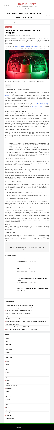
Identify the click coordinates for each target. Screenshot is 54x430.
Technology (9, 27)
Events (7, 377)
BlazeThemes (18, 427)
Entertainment (9, 375)
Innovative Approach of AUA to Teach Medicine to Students (19, 326)
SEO (7, 404)
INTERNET (18, 17)
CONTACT (8, 344)
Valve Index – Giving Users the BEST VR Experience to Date (32, 288)
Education (8, 372)
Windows (32, 13)
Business (30, 17)
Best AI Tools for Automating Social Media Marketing (31, 259)
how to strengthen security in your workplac (26, 46)
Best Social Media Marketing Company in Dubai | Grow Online (19, 308)
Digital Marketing (10, 369)
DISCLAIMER (9, 349)
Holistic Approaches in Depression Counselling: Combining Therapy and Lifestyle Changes (26, 321)
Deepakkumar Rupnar (11, 35)
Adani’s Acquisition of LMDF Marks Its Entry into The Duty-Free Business (22, 329)
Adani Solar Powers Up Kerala (25, 269)
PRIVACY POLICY (10, 347)
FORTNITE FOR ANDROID (11, 385)
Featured (8, 380)
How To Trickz (27, 4)
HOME (7, 338)
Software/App (9, 410)
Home (8, 13)
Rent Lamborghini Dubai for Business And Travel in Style (18, 313)
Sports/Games (9, 412)
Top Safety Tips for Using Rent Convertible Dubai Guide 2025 (19, 310)
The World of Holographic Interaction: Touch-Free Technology (19, 305)
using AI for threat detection (41, 103)
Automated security (37, 106)
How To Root (9, 394)
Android (14, 13)
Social (24, 17)
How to (7, 391)
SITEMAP (8, 352)
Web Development (10, 418)
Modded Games (23, 13)
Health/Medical (9, 388)
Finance (7, 383)
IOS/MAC (39, 13)
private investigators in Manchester (38, 217)
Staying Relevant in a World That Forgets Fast (16, 316)
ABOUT (7, 341)
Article (7, 364)
